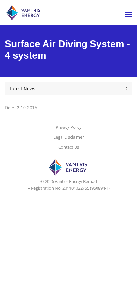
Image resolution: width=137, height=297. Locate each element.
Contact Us (68, 147)
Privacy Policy (69, 127)
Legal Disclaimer (69, 137)
